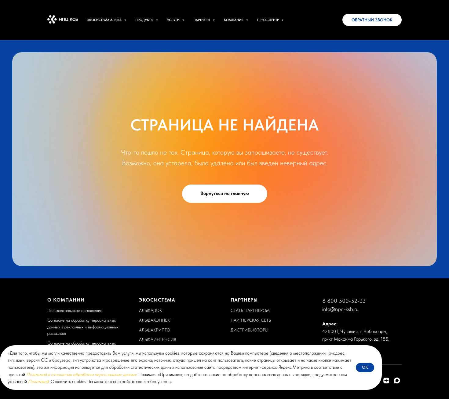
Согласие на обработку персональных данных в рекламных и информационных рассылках (83, 327)
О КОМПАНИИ (66, 300)
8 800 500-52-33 (344, 301)
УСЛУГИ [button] (174, 20)
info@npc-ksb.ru (340, 309)
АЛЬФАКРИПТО (154, 330)
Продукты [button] (144, 20)
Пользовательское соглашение (74, 310)
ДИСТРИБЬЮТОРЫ (249, 330)
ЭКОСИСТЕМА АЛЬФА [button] (104, 20)
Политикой (38, 381)
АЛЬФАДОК (150, 310)
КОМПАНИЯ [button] (234, 20)
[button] (372, 20)
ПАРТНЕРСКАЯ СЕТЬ (251, 320)
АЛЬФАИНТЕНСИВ (157, 339)
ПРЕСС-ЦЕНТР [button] (268, 20)
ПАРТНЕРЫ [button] (202, 20)
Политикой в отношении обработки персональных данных (81, 374)
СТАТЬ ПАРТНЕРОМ (250, 310)
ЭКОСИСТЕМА (157, 300)
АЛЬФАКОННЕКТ (155, 320)
